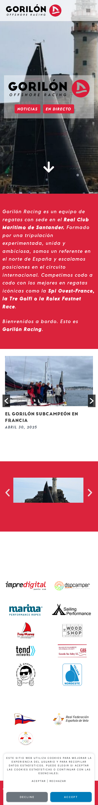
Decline (27, 796)
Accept (71, 796)
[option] (49, 394)
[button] (6, 401)
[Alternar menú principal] (88, 10)
